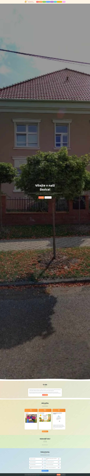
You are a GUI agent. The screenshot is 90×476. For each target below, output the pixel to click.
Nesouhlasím (63, 474)
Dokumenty (48, 1)
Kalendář (44, 1)
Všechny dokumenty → (45, 470)
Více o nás (41, 197)
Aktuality (40, 1)
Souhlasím (58, 474)
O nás (37, 1)
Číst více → (54, 428)
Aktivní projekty (59, 1)
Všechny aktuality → (45, 431)
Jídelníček (52, 1)
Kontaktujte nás (48, 197)
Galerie (55, 1)
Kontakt (64, 1)
